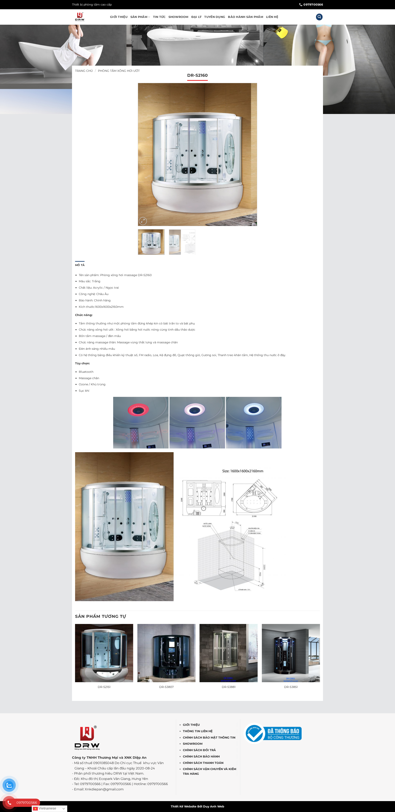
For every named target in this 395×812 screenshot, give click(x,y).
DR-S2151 (104, 687)
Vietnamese (47, 808)
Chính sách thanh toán (203, 763)
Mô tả (80, 265)
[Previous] (145, 154)
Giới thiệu (119, 17)
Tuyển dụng (214, 17)
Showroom (178, 17)
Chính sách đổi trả (199, 750)
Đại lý (196, 17)
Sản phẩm (138, 17)
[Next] (249, 154)
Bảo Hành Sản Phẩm (245, 17)
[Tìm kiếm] (319, 17)
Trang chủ (84, 71)
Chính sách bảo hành (201, 756)
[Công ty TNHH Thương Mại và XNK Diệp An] (88, 17)
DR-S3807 (166, 687)
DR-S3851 (291, 687)
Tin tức (159, 17)
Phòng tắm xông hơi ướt (119, 71)
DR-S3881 (229, 687)
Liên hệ (272, 17)
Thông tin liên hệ (198, 731)
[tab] (80, 265)
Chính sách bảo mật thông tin (209, 737)
